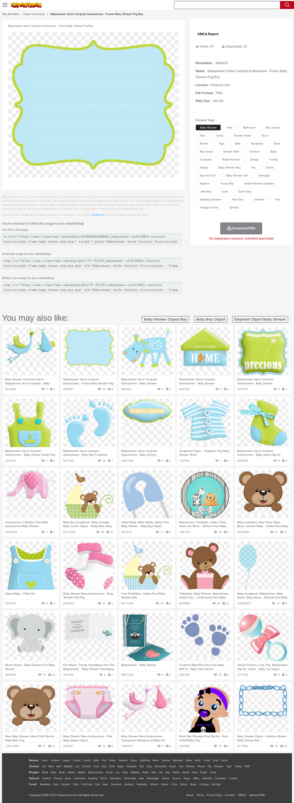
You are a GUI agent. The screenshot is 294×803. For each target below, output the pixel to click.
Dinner (165, 784)
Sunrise (166, 760)
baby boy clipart (210, 319)
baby (273, 151)
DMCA (242, 795)
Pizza (174, 784)
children (259, 199)
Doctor (109, 772)
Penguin (218, 766)
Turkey (238, 766)
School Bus (130, 778)
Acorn (45, 760)
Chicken (86, 766)
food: (33, 784)
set (253, 167)
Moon (156, 760)
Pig (209, 766)
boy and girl (207, 175)
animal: (34, 766)
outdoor (255, 151)
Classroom (79, 778)
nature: (34, 760)
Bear (51, 766)
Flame (112, 760)
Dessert (66, 784)
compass (206, 159)
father (176, 772)
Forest (224, 760)
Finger (203, 772)
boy (168, 772)
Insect (172, 766)
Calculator (220, 778)
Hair (154, 772)
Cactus (77, 760)
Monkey (190, 766)
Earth (96, 760)
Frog (149, 766)
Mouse (201, 766)
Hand (213, 772)
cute (225, 191)
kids (202, 135)
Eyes (125, 772)
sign (221, 143)
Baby (53, 772)
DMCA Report (208, 34)
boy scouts (273, 127)
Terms (200, 795)
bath (238, 143)
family (273, 159)
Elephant (131, 766)
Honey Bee (160, 766)
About (189, 795)
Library (165, 778)
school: (34, 778)
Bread (193, 784)
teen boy (238, 199)
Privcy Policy (215, 795)
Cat (77, 766)
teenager (264, 175)
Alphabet (207, 778)
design (254, 159)
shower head (242, 135)
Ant (44, 766)
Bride (62, 772)
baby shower (208, 127)
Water (189, 760)
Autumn (55, 760)
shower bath (231, 151)
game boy (245, 191)
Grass (133, 760)
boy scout (206, 151)
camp (219, 135)
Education (115, 778)
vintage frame (209, 207)
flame (270, 167)
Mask (45, 772)
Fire (104, 760)
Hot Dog (215, 784)
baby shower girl (237, 175)
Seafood (129, 784)
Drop (215, 760)
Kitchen (154, 784)
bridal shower (231, 159)
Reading (93, 778)
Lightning (145, 760)
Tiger (229, 766)
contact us (98, 214)
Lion (181, 766)
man (230, 127)
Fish (141, 766)
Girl (161, 772)
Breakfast (45, 784)
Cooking (204, 784)
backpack (257, 143)
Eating (183, 784)
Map (141, 778)
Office (196, 778)
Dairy (56, 784)
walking (135, 772)
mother (81, 772)
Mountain (178, 760)
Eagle (120, 766)
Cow (96, 766)
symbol (233, 207)
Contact (230, 795)
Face (194, 772)
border (204, 143)
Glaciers (123, 760)
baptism (205, 183)
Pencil (103, 778)
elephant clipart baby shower (260, 319)
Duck (112, 766)
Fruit (97, 784)
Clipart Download (34, 14)
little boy (205, 191)
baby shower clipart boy (165, 319)
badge (204, 167)
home (145, 772)
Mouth (185, 772)
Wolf (247, 766)
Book (68, 778)
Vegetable (141, 784)
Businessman (95, 772)
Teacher (58, 778)
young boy (227, 183)
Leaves (66, 760)
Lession (233, 778)
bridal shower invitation (259, 183)
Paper (187, 778)
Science (176, 778)
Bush (198, 760)
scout (264, 135)
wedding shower (210, 199)
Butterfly (68, 766)
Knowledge (153, 778)
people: (34, 772)
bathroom (249, 127)
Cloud (206, 760)
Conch (87, 760)
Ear (118, 772)
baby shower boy (229, 167)
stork (277, 143)
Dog (104, 766)
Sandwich (116, 784)
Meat (105, 784)
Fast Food (86, 784)
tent (277, 199)
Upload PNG (257, 795)
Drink (76, 784)
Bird (59, 766)
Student (46, 778)
